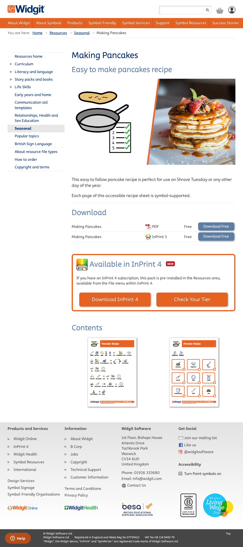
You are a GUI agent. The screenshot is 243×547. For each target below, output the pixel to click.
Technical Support (85, 469)
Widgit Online (25, 439)
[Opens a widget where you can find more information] (18, 539)
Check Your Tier (192, 299)
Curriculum (24, 64)
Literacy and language (34, 71)
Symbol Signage (21, 487)
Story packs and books (34, 79)
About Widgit (19, 23)
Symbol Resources (191, 23)
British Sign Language (33, 144)
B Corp (76, 446)
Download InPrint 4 (115, 299)
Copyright (78, 462)
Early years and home (33, 94)
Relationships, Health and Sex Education (36, 118)
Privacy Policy (76, 495)
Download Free (216, 226)
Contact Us (136, 485)
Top (228, 533)
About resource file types (36, 151)
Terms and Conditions (83, 488)
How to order (26, 159)
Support (162, 23)
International (25, 469)
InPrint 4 (21, 446)
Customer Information (89, 477)
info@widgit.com (147, 478)
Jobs (74, 454)
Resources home (28, 56)
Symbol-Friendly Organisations (34, 494)
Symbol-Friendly (102, 23)
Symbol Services (136, 23)
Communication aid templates (31, 105)
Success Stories (225, 23)
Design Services (21, 480)
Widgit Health (25, 454)
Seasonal (81, 33)
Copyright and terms (32, 167)
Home (37, 33)
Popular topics (27, 136)
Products (74, 23)
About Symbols (48, 23)
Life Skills (23, 87)
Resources (58, 33)
